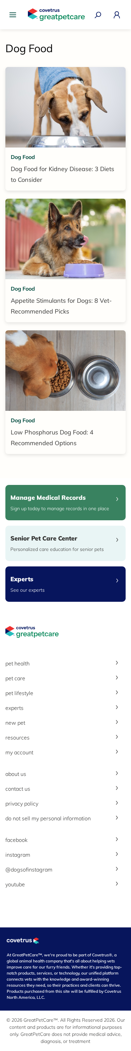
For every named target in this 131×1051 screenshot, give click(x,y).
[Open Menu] (14, 15)
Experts (14, 707)
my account (19, 752)
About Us (15, 773)
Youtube (15, 884)
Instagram (17, 854)
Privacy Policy (21, 803)
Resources (17, 737)
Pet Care (15, 678)
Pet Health (17, 663)
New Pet (15, 722)
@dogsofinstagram (28, 869)
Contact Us (17, 788)
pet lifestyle (19, 693)
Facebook (16, 839)
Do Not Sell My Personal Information (48, 818)
